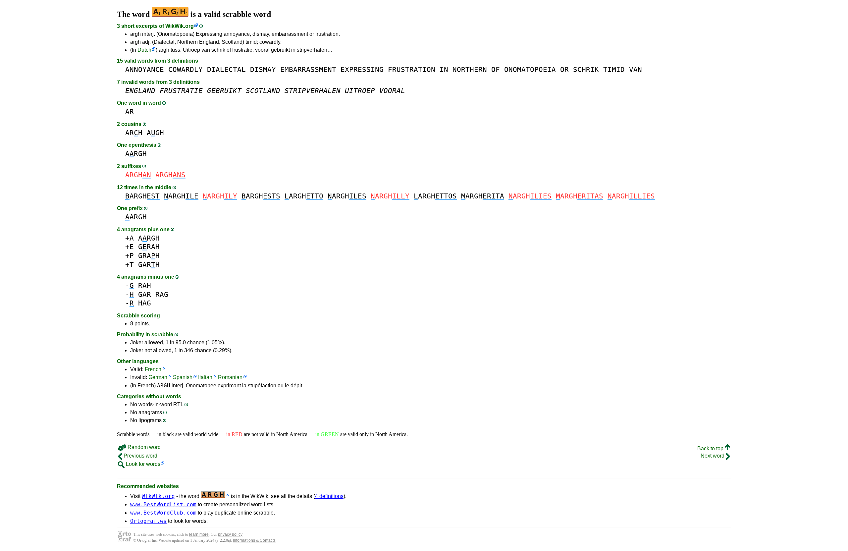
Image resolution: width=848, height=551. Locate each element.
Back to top (711, 448)
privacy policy (230, 534)
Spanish (182, 377)
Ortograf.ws (148, 521)
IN (444, 69)
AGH (155, 133)
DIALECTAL (226, 69)
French (153, 369)
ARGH (136, 153)
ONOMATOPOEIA (530, 69)
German (157, 377)
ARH (133, 133)
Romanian (230, 377)
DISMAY (263, 69)
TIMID (614, 69)
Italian (205, 377)
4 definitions (329, 496)
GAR (144, 294)
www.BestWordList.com (163, 504)
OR (564, 69)
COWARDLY (185, 69)
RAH (144, 285)
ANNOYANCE (144, 69)
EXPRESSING (362, 69)
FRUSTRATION (411, 69)
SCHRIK (586, 69)
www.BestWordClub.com (163, 513)
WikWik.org (179, 26)
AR (129, 111)
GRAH (149, 247)
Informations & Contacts (254, 540)
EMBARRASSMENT (308, 69)
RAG (161, 294)
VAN (635, 69)
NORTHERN (469, 69)
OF (495, 69)
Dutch (144, 50)
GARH (149, 264)
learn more (199, 534)
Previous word (139, 456)
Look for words (142, 464)
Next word (713, 456)
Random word (143, 447)
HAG (144, 303)
